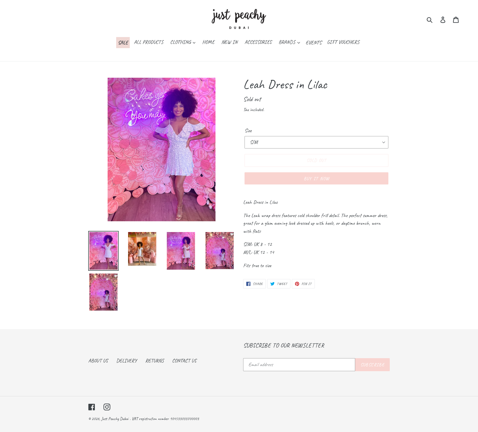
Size (248, 130)
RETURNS (154, 360)
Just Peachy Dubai (114, 418)
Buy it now (316, 178)
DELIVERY (126, 360)
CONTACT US (184, 360)
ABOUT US (98, 360)
